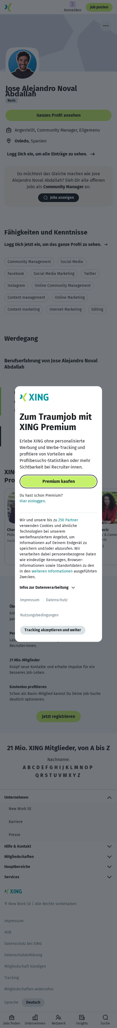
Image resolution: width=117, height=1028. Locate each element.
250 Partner (68, 520)
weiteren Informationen (52, 571)
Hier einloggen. (33, 501)
